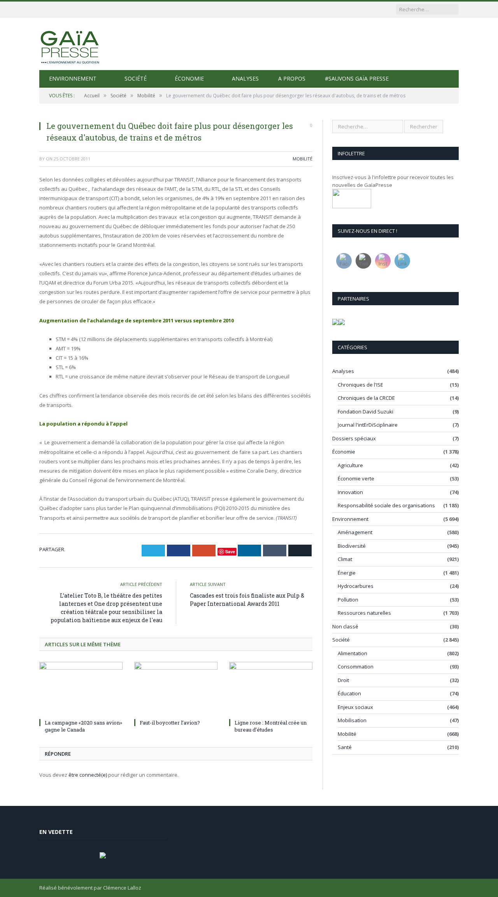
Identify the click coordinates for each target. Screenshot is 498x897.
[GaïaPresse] (70, 44)
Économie (189, 78)
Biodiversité (352, 545)
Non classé (345, 626)
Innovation (350, 492)
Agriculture (350, 465)
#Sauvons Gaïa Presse (357, 78)
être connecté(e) (87, 774)
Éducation (349, 693)
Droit (343, 680)
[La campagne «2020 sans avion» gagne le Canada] (81, 689)
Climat (345, 559)
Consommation (356, 666)
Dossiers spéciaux (354, 438)
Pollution (348, 599)
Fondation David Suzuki (365, 411)
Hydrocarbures (356, 585)
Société (135, 78)
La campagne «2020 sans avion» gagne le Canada (83, 726)
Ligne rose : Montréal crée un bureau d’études (271, 726)
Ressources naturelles (364, 612)
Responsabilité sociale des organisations (386, 505)
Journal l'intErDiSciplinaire (368, 424)
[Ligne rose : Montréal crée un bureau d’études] (270, 689)
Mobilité (302, 159)
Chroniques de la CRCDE (366, 397)
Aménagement (355, 532)
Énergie (347, 572)
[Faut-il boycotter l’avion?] (175, 689)
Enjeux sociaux (355, 707)
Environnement (72, 78)
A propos (291, 78)
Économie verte (356, 478)
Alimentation (352, 653)
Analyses (245, 78)
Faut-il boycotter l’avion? (170, 722)
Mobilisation (352, 720)
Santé (345, 747)
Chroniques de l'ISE (360, 384)
